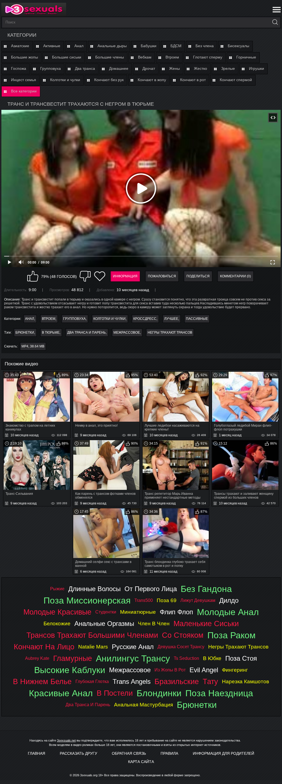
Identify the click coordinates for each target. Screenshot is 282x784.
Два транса (85, 68)
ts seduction (186, 658)
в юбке (212, 658)
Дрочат (148, 68)
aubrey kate (37, 658)
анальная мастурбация (143, 705)
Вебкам (144, 57)
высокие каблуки (69, 670)
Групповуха (50, 68)
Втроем (172, 57)
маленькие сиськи (206, 623)
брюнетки (24, 332)
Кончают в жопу (152, 80)
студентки (105, 612)
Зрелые (228, 68)
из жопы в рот (170, 670)
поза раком (231, 635)
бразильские (176, 681)
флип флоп (176, 612)
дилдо (228, 600)
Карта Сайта (141, 761)
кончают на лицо (44, 646)
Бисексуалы (238, 46)
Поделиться (198, 276)
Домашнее (118, 68)
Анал (78, 46)
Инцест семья (23, 80)
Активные (51, 46)
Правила (169, 753)
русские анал (133, 646)
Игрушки (256, 68)
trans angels (132, 681)
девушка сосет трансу (181, 646)
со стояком (183, 635)
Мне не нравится (85, 276)
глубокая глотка (92, 681)
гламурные (72, 658)
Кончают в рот (193, 80)
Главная (36, 753)
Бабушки (148, 46)
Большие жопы (24, 57)
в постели (115, 693)
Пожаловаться (162, 276)
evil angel (203, 670)
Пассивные (197, 319)
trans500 (143, 600)
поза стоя (241, 658)
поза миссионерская (87, 600)
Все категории (24, 91)
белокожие (57, 623)
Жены (174, 68)
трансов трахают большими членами (92, 635)
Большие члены (109, 57)
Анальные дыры (112, 46)
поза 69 (167, 600)
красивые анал (61, 693)
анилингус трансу (133, 658)
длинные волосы (94, 588)
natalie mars (93, 647)
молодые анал (228, 612)
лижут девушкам (197, 600)
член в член (154, 623)
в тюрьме (50, 332)
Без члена (205, 46)
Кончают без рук (109, 80)
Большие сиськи (66, 57)
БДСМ (175, 46)
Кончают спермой (236, 80)
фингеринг (235, 670)
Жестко (200, 68)
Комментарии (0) (235, 276)
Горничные (246, 57)
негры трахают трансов (170, 332)
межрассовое (126, 332)
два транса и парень (86, 332)
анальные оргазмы (104, 623)
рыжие (57, 588)
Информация (125, 276)
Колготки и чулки (65, 80)
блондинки (159, 693)
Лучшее (171, 319)
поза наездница (219, 693)
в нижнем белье (42, 681)
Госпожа (18, 68)
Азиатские (20, 46)
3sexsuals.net (66, 740)
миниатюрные (138, 612)
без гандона (206, 588)
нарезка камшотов (245, 681)
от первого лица (150, 588)
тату (210, 681)
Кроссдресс (144, 319)
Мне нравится (32, 276)
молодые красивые (57, 612)
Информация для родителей (223, 753)
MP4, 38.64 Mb (32, 346)
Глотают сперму (207, 57)
